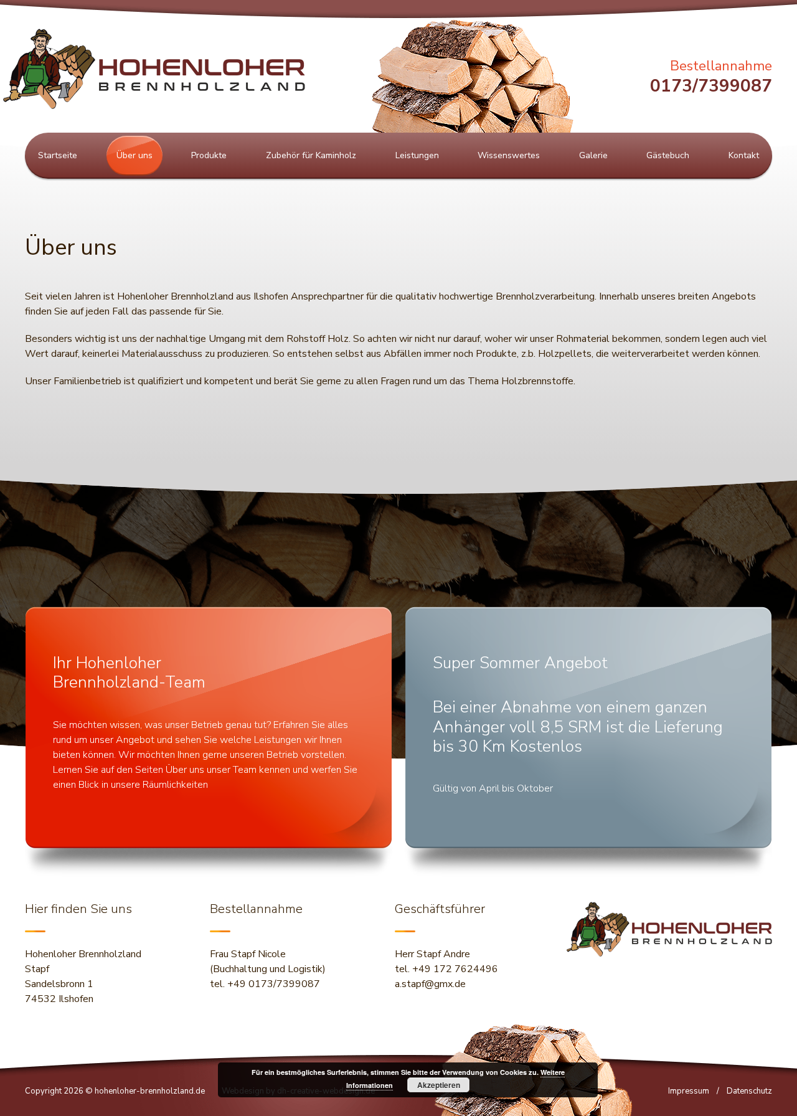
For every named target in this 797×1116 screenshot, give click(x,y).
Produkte (209, 155)
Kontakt (744, 155)
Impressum (688, 1091)
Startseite (57, 155)
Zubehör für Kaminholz (311, 155)
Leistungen (417, 155)
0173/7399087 (711, 86)
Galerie (593, 155)
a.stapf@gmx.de (430, 984)
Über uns (134, 155)
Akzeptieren (438, 1084)
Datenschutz (749, 1091)
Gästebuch (667, 155)
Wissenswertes (509, 155)
